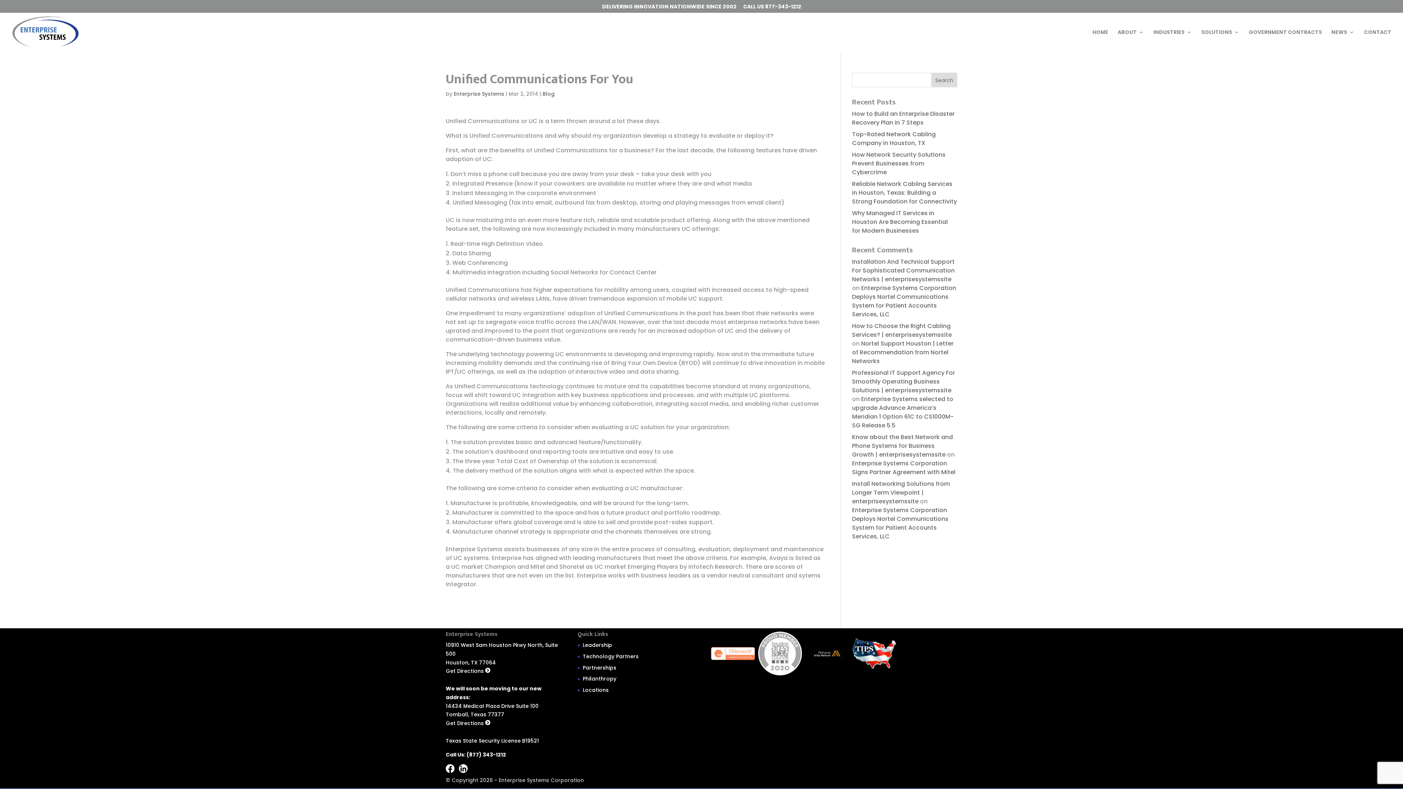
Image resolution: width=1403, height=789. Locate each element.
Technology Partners (611, 656)
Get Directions (465, 671)
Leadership (597, 645)
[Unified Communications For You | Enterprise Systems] (45, 31)
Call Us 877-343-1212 (772, 7)
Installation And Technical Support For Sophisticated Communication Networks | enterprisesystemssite (903, 270)
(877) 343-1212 (486, 754)
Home (1100, 33)
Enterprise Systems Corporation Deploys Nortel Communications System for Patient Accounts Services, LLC (904, 301)
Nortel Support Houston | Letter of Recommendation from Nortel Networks (903, 352)
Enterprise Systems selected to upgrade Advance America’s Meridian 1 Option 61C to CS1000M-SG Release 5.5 (903, 412)
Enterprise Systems (479, 94)
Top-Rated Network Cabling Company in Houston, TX (894, 138)
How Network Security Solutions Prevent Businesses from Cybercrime (899, 163)
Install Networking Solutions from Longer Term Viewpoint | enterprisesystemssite (901, 493)
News (1339, 33)
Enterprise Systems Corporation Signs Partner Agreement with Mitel (903, 467)
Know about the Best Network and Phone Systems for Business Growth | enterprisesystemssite (902, 446)
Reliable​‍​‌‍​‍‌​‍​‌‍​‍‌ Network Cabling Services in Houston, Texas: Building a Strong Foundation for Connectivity (904, 193)
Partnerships (599, 667)
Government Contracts (1285, 33)
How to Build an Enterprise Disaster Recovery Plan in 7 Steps (903, 118)
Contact (1377, 33)
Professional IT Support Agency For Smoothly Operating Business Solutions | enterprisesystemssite (903, 381)
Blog (549, 94)
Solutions (1216, 33)
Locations (596, 690)
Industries (1169, 33)
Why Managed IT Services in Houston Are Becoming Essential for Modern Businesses (900, 222)
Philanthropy (599, 678)
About (1127, 33)
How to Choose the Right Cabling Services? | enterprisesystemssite (902, 330)
